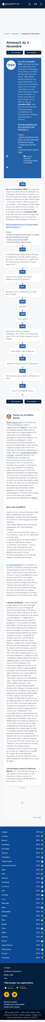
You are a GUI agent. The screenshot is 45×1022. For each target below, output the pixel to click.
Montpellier (6, 912)
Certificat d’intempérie (12, 971)
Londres (5, 895)
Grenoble (5, 882)
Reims (4, 932)
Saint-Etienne (7, 945)
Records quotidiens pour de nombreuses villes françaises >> (27, 127)
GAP (3, 874)
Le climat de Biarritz (14, 565)
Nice (3, 920)
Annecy (5, 836)
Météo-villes (9, 975)
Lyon (4, 899)
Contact (7, 968)
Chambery (6, 857)
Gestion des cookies (12, 1007)
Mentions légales (10, 1002)
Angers (4, 832)
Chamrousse (7, 861)
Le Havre (5, 886)
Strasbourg (6, 949)
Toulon (4, 953)
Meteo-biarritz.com (14, 422)
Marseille (5, 903)
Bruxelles (5, 849)
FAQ (5, 978)
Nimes (4, 924)
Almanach (15, 34)
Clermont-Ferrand (9, 865)
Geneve (5, 878)
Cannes (5, 853)
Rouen (4, 941)
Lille (3, 891)
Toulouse (5, 958)
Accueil (6, 34)
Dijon (4, 870)
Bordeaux (5, 844)
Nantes (4, 916)
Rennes (5, 937)
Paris (4, 928)
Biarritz (24, 427)
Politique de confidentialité (14, 1004)
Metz (4, 907)
